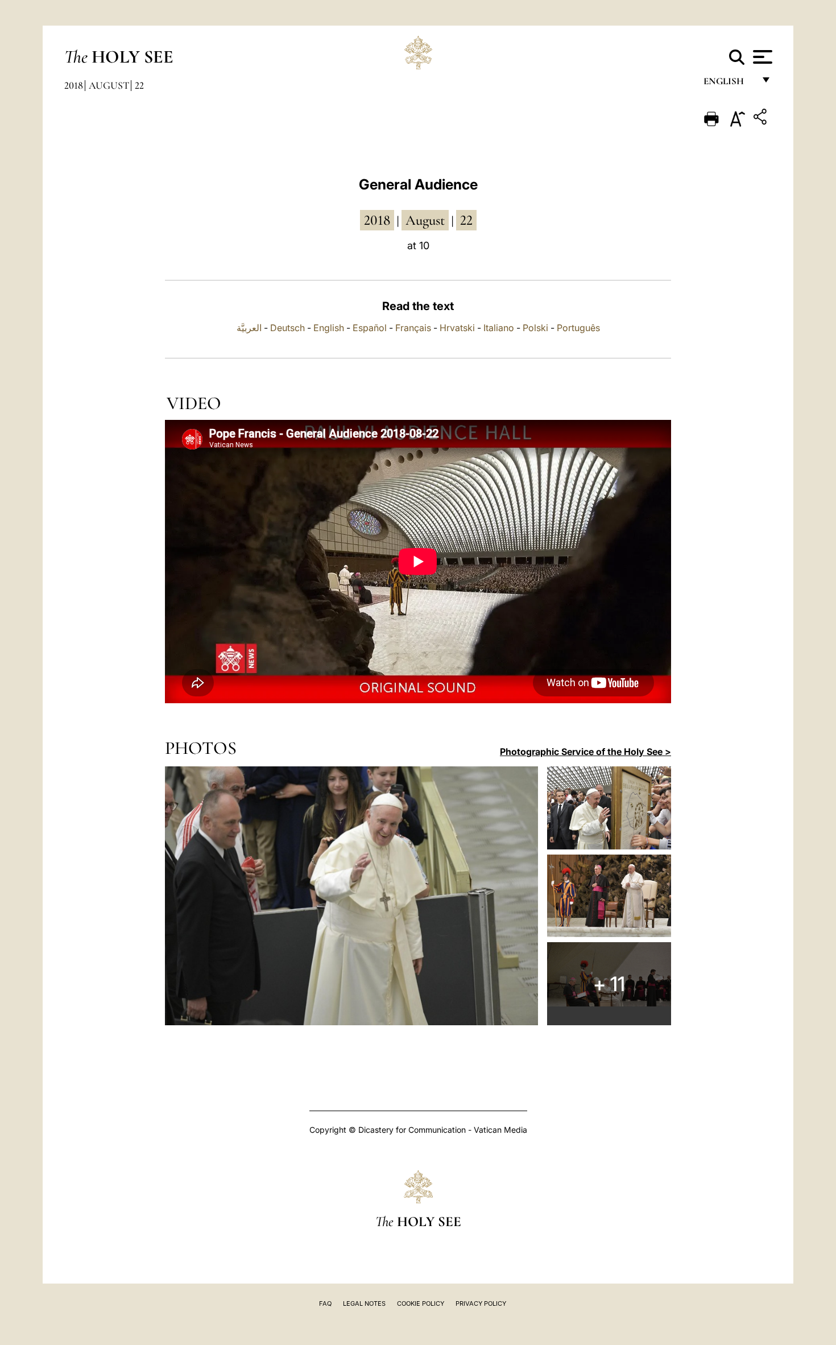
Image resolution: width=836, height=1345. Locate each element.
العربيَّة (249, 327)
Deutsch (287, 327)
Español (370, 327)
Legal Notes (364, 1303)
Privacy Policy (481, 1303)
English (728, 84)
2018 (73, 85)
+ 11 (609, 984)
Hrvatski (457, 327)
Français (413, 327)
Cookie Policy (420, 1303)
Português (578, 327)
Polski (535, 327)
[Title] (761, 119)
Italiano (498, 327)
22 (139, 85)
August (109, 85)
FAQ (325, 1303)
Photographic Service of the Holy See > (585, 751)
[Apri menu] (761, 57)
